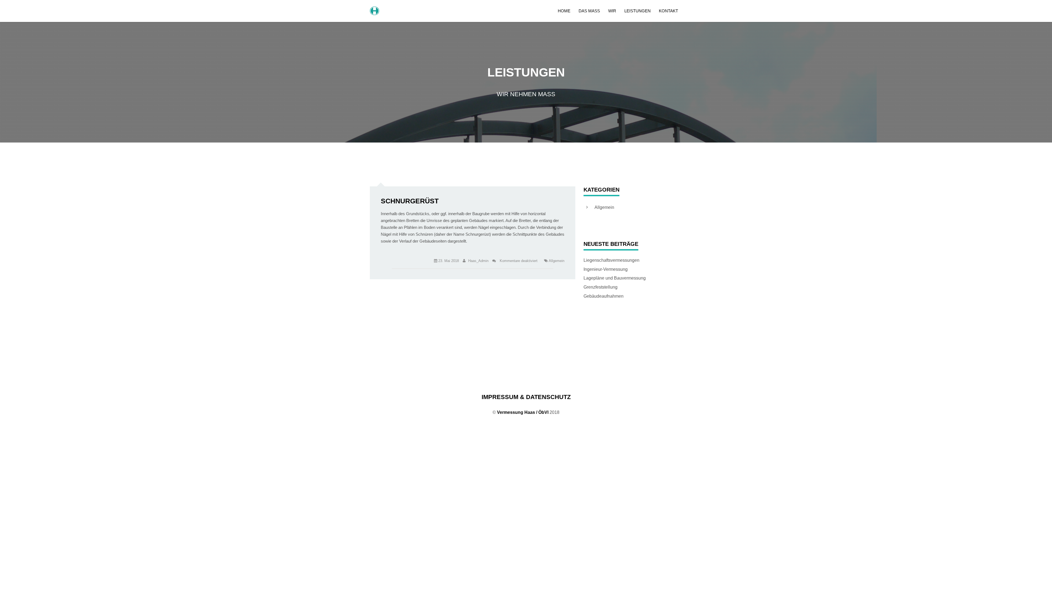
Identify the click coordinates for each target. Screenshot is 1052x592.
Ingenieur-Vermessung (606, 269)
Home (564, 10)
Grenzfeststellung (601, 287)
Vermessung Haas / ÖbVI (522, 412)
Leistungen (637, 10)
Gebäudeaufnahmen (604, 296)
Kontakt (668, 10)
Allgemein (556, 261)
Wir (612, 10)
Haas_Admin (478, 261)
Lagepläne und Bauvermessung (615, 278)
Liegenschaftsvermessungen (611, 260)
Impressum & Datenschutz (526, 397)
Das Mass (589, 10)
